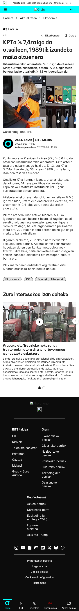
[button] (75, 321)
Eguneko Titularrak (50, 279)
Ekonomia (12, 279)
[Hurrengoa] (70, 3)
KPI (28, 279)
